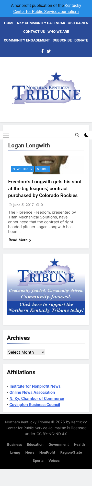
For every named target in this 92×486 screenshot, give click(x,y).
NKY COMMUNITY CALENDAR (41, 23)
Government (59, 444)
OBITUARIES (78, 23)
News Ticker (22, 169)
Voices (54, 461)
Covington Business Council (34, 404)
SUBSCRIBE (62, 40)
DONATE (81, 40)
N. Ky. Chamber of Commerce (36, 398)
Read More (18, 240)
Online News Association (32, 392)
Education (35, 444)
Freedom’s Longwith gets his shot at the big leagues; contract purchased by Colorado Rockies (45, 188)
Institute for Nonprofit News (35, 386)
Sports (42, 169)
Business (14, 444)
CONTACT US (34, 32)
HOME (9, 23)
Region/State (71, 452)
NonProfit (47, 452)
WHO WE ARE (58, 32)
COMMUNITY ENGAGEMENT (27, 40)
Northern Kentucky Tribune (27, 422)
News (29, 452)
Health (79, 444)
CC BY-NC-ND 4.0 (52, 434)
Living (15, 452)
